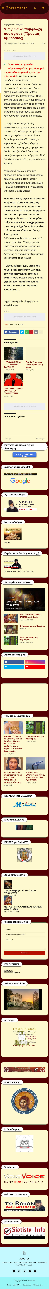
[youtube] (35, 667)
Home (9, 1285)
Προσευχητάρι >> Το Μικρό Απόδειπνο (22, 603)
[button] (3, 8)
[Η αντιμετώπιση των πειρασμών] (11, 640)
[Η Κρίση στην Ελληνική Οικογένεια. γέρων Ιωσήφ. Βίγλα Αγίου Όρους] (35, 763)
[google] (14, 671)
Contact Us (27, 1285)
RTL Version (38, 1285)
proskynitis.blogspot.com (25, 301)
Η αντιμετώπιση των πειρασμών (29, 638)
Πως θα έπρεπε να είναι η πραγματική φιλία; (34, 364)
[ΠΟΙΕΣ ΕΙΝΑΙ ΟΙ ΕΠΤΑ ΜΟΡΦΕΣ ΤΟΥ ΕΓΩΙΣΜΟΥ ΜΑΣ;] (13, 379)
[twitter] (14, 667)
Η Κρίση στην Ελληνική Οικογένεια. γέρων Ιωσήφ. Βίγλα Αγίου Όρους (35, 776)
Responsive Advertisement (24, 56)
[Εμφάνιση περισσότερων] (41, 332)
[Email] (36, 332)
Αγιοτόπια (31, 1281)
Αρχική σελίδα (9, 25)
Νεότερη (8, 439)
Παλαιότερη (40, 439)
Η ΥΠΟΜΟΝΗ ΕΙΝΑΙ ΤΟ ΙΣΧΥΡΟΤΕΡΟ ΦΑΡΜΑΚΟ (12, 364)
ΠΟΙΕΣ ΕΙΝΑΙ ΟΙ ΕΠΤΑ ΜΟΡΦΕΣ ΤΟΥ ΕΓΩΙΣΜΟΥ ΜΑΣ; (13, 390)
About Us (16, 1285)
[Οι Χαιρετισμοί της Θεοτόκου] (11, 629)
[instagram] (35, 662)
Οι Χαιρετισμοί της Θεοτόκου (32, 626)
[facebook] (14, 662)
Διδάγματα (19, 25)
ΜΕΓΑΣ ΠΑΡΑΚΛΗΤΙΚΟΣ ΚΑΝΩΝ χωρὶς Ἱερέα (31, 616)
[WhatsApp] (27, 332)
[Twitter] (22, 332)
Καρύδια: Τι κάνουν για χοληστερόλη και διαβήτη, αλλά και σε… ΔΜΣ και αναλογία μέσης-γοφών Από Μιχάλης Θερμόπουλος (13, 743)
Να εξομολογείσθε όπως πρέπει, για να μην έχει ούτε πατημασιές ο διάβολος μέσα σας (13, 777)
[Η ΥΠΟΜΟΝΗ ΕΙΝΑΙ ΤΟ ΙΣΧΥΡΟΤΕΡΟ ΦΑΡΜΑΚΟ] (13, 353)
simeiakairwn (11, 305)
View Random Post (24, 454)
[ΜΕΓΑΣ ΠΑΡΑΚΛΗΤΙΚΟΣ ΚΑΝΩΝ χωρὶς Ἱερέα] (11, 618)
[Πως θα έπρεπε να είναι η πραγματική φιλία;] (35, 353)
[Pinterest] (31, 332)
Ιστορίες (21, 324)
